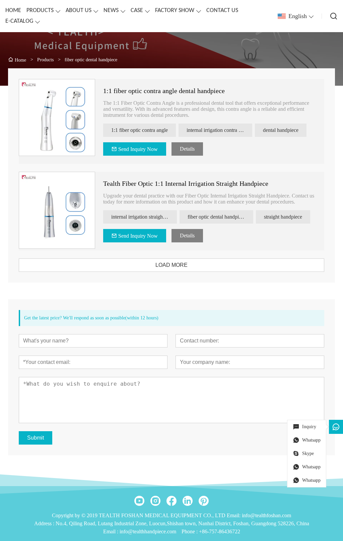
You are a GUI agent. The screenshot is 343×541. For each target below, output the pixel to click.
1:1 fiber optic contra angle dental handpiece (164, 90)
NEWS (111, 10)
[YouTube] (139, 500)
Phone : (190, 531)
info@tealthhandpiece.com (148, 531)
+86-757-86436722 (219, 531)
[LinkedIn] (187, 500)
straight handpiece (283, 217)
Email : (111, 531)
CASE (137, 10)
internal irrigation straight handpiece (144, 217)
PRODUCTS (40, 10)
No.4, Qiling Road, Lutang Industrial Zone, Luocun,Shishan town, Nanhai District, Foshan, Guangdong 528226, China (182, 523)
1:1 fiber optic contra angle (139, 130)
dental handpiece (280, 130)
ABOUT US (78, 10)
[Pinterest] (203, 500)
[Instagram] (155, 500)
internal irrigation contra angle (218, 130)
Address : (45, 523)
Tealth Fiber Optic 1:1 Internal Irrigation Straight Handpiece (185, 183)
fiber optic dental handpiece (217, 217)
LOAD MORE (171, 265)
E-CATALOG (19, 21)
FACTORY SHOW (174, 10)
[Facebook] (171, 500)
